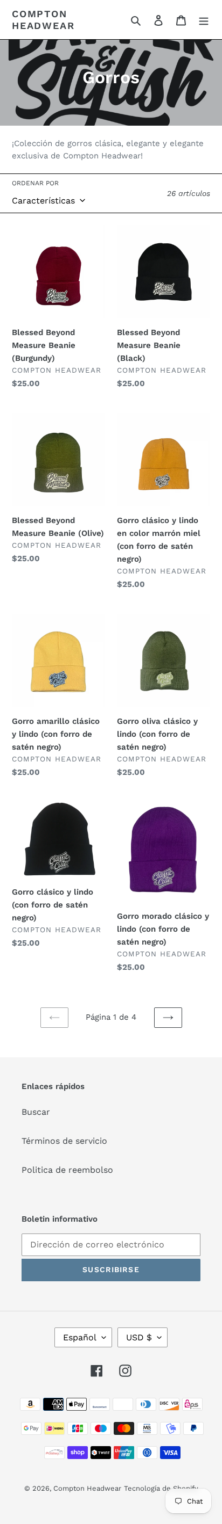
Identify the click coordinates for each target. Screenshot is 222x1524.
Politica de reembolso (67, 1170)
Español (79, 1337)
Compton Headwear (43, 19)
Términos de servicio (64, 1141)
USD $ (139, 1337)
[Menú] (203, 20)
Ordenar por (35, 183)
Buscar (36, 1112)
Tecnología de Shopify (161, 1488)
